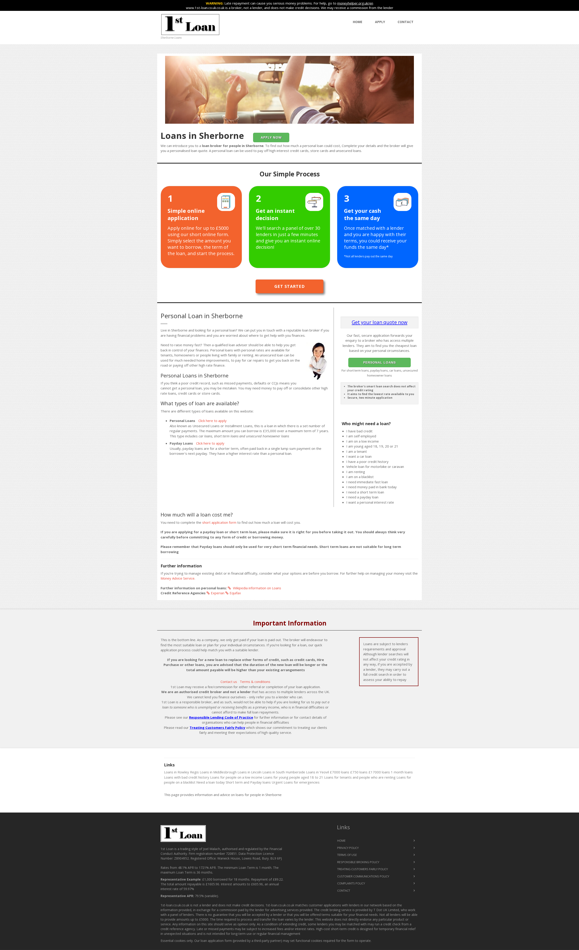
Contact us (229, 681)
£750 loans (359, 772)
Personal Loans (379, 362)
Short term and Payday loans (248, 782)
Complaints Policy (351, 883)
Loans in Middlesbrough (218, 772)
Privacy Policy (348, 848)
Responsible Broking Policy (358, 862)
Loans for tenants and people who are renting (360, 777)
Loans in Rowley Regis (181, 772)
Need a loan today (210, 782)
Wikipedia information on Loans (256, 588)
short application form (219, 522)
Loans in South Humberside (283, 772)
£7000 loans (339, 772)
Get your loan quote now (379, 322)
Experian (217, 593)
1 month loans (402, 772)
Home (357, 22)
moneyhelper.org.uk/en (355, 3)
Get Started (289, 286)
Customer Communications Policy (363, 876)
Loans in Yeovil (317, 772)
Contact (405, 22)
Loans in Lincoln (249, 772)
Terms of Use (347, 855)
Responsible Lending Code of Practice (221, 717)
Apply (380, 22)
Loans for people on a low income (236, 777)
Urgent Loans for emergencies (296, 782)
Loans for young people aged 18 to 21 (293, 777)
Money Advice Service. (178, 578)
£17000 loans (379, 772)
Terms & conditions (255, 681)
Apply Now (271, 137)
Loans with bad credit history (186, 777)
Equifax (235, 593)
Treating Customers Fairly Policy (217, 727)
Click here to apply (212, 420)
